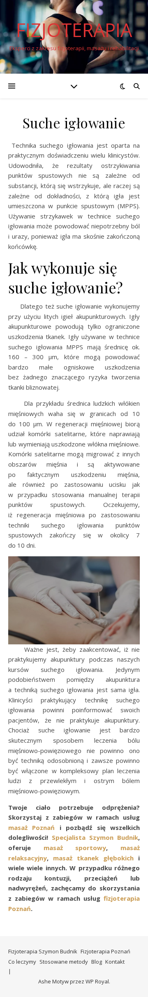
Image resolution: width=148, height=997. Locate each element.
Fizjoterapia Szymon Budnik (42, 951)
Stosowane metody (63, 961)
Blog (96, 961)
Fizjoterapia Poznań (105, 951)
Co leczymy (22, 961)
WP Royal (97, 981)
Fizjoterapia (74, 30)
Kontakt (115, 961)
